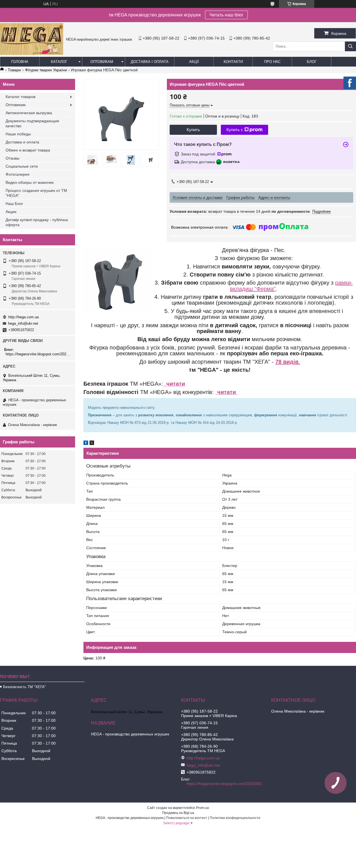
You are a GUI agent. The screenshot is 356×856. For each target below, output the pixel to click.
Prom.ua (202, 808)
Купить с (234, 129)
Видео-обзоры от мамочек (30, 182)
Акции (11, 211)
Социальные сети (22, 166)
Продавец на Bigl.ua (178, 813)
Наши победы (18, 134)
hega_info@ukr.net (23, 323)
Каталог (59, 62)
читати (174, 384)
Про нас (272, 62)
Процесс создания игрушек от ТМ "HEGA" (36, 193)
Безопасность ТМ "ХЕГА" (24, 687)
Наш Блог (14, 203)
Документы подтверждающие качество (32, 123)
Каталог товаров (20, 96)
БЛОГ (312, 62)
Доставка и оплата (22, 142)
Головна (19, 62)
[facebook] (85, 443)
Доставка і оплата (150, 62)
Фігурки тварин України (46, 70)
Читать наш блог (226, 15)
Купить (193, 129)
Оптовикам (101, 62)
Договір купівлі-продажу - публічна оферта (37, 222)
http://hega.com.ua (23, 317)
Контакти (233, 62)
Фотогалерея (17, 174)
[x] (92, 443)
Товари (14, 70)
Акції (194, 62)
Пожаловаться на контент (186, 818)
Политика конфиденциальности (235, 818)
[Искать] (350, 46)
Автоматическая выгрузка (29, 113)
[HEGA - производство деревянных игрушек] (31, 53)
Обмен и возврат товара (28, 150)
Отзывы (12, 158)
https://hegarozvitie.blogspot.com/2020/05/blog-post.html (38, 354)
